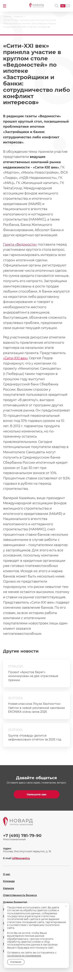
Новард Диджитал (15, 902)
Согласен (15, 962)
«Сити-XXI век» (15, 358)
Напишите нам (36, 794)
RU (62, 6)
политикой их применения (24, 955)
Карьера (8, 888)
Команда (9, 881)
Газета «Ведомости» (20, 244)
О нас (6, 874)
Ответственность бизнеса (20, 895)
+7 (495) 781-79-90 (22, 835)
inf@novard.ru (21, 858)
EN (67, 6)
